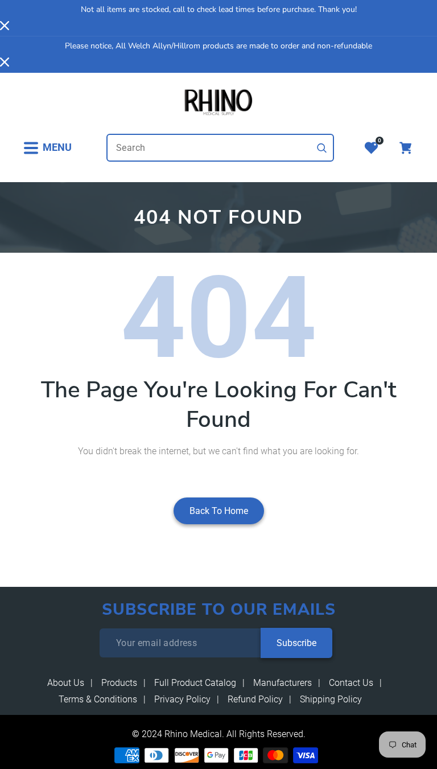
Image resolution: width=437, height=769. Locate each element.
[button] (47, 147)
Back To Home (218, 510)
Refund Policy (255, 699)
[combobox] (220, 148)
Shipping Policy (331, 699)
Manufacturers (282, 682)
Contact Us (351, 682)
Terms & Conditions (98, 699)
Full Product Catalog (195, 682)
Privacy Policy (182, 699)
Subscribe (296, 643)
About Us (65, 682)
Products (119, 682)
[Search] (322, 148)
